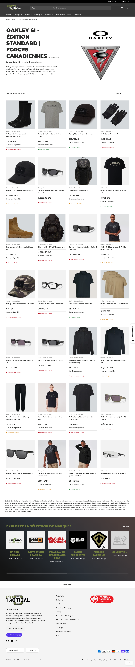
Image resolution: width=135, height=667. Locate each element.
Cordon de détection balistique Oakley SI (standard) (83, 248)
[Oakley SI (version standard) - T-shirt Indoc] (115, 171)
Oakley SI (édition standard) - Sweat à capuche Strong (82, 361)
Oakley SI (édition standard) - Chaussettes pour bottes (16, 135)
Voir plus (126, 526)
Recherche (59, 600)
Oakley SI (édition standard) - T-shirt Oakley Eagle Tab (113, 248)
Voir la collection (118, 555)
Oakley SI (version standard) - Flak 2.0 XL (19, 361)
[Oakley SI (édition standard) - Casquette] (20, 284)
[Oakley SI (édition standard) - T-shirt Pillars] (52, 114)
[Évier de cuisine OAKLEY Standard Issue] (52, 228)
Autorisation (78, 14)
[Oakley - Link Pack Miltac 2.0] (83, 171)
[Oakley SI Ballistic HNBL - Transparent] (52, 284)
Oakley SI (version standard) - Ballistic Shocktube (51, 191)
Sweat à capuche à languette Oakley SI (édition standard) (82, 474)
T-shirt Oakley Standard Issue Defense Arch (51, 418)
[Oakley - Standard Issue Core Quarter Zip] (115, 341)
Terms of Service (124, 659)
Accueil (8, 19)
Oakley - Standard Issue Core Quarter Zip (113, 361)
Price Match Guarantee (63, 631)
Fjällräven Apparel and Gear (57, 555)
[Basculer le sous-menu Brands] (31, 14)
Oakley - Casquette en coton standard (19, 190)
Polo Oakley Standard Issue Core (80, 304)
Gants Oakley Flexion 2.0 (109, 134)
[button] (127, 8)
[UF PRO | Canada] (15, 540)
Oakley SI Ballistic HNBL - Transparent (51, 304)
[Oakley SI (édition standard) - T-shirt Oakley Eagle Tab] (115, 228)
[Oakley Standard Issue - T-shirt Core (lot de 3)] (115, 284)
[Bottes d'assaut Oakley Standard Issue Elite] (20, 228)
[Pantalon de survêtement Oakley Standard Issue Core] (20, 397)
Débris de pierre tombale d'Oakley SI (113, 473)
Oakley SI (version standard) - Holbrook (20, 473)
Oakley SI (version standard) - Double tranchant (113, 418)
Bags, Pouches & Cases (63, 14)
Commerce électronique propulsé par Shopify (30, 659)
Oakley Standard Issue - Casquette (81, 134)
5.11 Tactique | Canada (36, 553)
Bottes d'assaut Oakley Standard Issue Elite (19, 248)
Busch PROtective (78, 553)
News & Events (61, 624)
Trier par (9, 94)
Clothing (37, 14)
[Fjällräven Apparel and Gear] (57, 540)
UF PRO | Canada (15, 553)
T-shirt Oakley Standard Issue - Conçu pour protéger (82, 418)
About (58, 604)
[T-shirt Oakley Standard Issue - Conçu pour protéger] (83, 397)
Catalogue (17, 14)
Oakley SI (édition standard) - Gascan (50, 360)
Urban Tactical (14, 659)
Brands (27, 14)
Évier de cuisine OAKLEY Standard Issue (51, 247)
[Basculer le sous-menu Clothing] (42, 14)
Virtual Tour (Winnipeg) (63, 608)
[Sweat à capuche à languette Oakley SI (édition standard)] (83, 454)
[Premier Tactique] (99, 540)
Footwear (48, 14)
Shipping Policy (103, 659)
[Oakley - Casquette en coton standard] (20, 171)
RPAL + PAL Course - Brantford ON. (67, 620)
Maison (8, 14)
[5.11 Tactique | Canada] (36, 540)
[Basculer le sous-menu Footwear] (52, 14)
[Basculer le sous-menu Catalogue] (22, 14)
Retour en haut (67, 584)
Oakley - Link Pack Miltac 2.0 (79, 190)
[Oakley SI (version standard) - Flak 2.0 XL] (20, 341)
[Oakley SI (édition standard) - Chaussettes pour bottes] (20, 114)
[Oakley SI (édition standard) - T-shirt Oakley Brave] (52, 454)
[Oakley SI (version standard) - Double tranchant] (115, 397)
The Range (59, 628)
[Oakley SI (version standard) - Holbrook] (20, 454)
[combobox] (70, 8)
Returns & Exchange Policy (89, 659)
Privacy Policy (113, 659)
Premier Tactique (99, 553)
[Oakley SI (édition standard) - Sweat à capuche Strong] (83, 341)
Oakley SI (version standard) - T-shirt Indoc (113, 191)
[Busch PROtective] (78, 540)
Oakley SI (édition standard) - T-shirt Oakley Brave (50, 474)
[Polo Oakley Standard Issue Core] (83, 284)
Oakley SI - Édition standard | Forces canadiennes (24, 19)
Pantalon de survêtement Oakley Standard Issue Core (17, 418)
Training (58, 612)
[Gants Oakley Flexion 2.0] (115, 114)
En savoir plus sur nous (16, 628)
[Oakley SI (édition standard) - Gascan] (52, 341)
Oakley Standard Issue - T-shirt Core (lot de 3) (114, 305)
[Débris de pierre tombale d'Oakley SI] (115, 454)
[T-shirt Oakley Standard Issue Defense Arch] (52, 397)
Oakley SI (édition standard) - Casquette (20, 304)
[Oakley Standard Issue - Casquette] (83, 114)
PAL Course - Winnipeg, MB (65, 616)
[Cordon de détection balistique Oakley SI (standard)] (83, 228)
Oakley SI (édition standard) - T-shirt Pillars (50, 135)
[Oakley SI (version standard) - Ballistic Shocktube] (52, 171)
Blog (57, 635)
